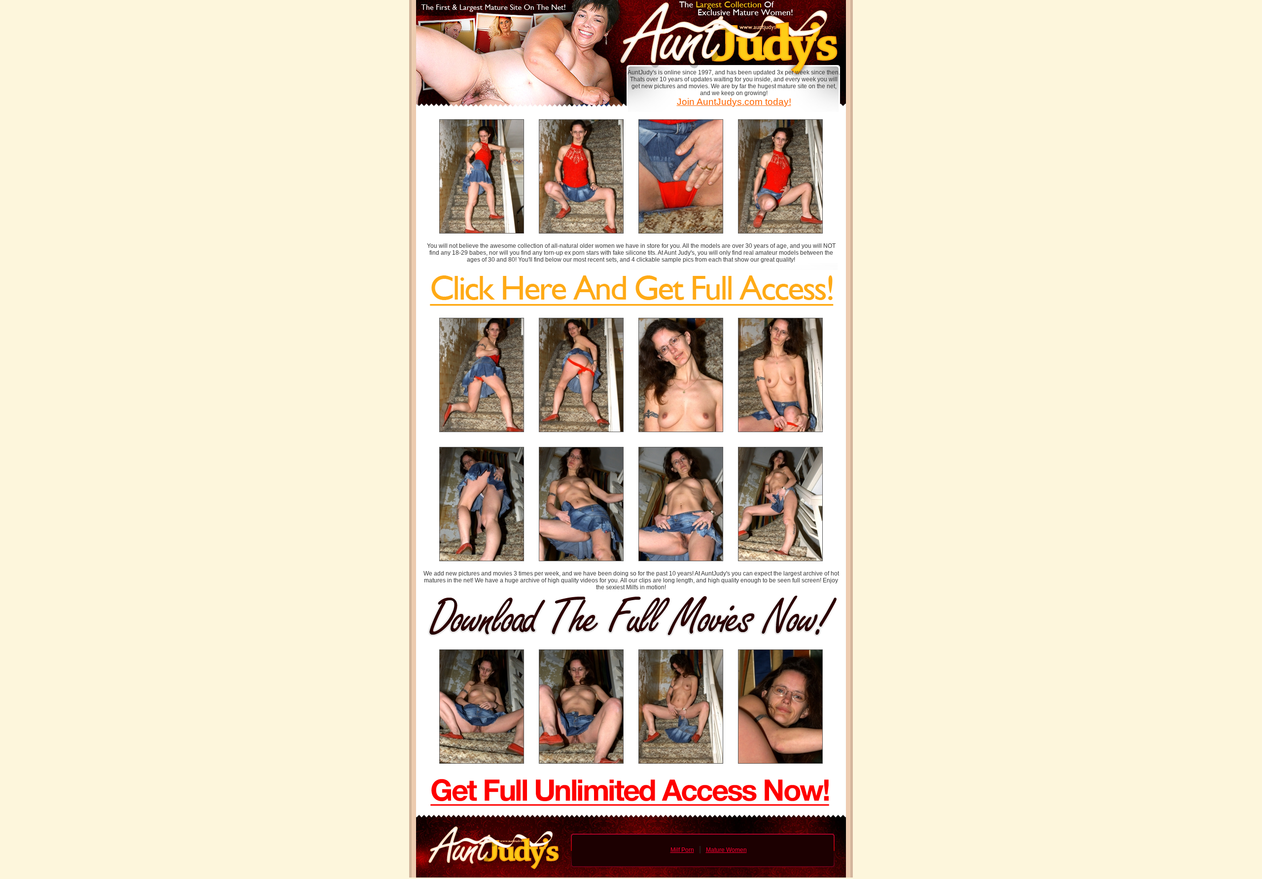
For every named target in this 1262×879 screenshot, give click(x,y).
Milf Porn (682, 849)
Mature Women (726, 849)
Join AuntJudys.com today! (734, 102)
